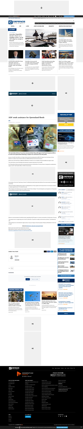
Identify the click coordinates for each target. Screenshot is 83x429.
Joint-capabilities (62, 38)
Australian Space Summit (29, 402)
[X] (45, 251)
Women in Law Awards (62, 380)
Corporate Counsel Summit (46, 383)
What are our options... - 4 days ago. (65, 209)
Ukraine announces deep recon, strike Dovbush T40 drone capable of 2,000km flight (49, 302)
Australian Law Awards (29, 397)
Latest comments (61, 189)
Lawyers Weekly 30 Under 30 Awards (48, 394)
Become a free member (69, 16)
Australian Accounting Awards (30, 384)
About (35, 16)
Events (60, 23)
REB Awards (44, 400)
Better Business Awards (29, 405)
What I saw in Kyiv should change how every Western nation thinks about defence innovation (66, 63)
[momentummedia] (25, 374)
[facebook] (48, 251)
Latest (12, 29)
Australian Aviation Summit (29, 389)
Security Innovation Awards (46, 404)
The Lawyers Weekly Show (62, 386)
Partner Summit (44, 399)
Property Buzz (10, 399)
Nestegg (9, 397)
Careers (48, 23)
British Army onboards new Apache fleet (34, 225)
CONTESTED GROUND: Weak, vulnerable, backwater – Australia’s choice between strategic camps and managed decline (15, 64)
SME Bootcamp (44, 405)
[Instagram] (64, 416)
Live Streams (68, 23)
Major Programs (40, 23)
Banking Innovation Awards (29, 403)
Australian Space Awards (29, 400)
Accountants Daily (11, 381)
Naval (12, 26)
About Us (10, 416)
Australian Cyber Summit (29, 394)
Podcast (63, 23)
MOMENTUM (16, 16)
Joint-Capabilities (39, 26)
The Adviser (10, 405)
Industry (51, 26)
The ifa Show (60, 385)
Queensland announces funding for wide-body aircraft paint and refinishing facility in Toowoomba (32, 304)
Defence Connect (11, 391)
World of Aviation (11, 408)
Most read (70, 189)
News (36, 23)
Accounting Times (11, 383)
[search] (73, 20)
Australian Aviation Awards (29, 387)
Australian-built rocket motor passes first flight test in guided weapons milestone (65, 41)
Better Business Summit (29, 406)
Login (61, 16)
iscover (73, 23)
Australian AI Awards (28, 386)
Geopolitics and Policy (65, 26)
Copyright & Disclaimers (58, 424)
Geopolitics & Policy (62, 59)
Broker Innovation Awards (29, 408)
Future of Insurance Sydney (46, 391)
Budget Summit (44, 380)
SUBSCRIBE (28, 416)
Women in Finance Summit (46, 408)
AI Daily (9, 385)
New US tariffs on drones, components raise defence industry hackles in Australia (14, 304)
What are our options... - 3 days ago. (65, 199)
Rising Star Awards (45, 402)
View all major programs (66, 275)
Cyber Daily (10, 389)
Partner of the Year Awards (46, 397)
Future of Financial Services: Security (48, 389)
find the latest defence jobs (14, 18)
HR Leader (10, 394)
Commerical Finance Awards (46, 382)
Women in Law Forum (61, 382)
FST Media (10, 393)
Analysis (45, 23)
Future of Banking (45, 386)
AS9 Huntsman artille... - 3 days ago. (65, 194)
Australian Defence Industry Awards (31, 395)
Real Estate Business (12, 400)
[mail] (55, 251)
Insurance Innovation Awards (46, 393)
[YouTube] (66, 416)
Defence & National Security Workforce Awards (50, 385)
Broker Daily (10, 388)
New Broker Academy (45, 396)
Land (27, 26)
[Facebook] (58, 416)
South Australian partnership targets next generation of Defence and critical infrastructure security (48, 63)
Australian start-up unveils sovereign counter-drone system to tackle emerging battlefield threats (32, 63)
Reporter (18, 122)
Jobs (57, 23)
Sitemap (9, 420)
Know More (17, 259)
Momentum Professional (62, 391)
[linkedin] (51, 251)
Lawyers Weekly (11, 396)
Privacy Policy (65, 424)
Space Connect (11, 404)
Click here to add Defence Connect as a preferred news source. (20, 230)
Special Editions (53, 23)
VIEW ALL (54, 93)
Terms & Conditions (71, 424)
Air (20, 26)
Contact (43, 16)
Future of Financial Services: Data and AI (48, 388)
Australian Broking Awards (29, 391)
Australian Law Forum (28, 398)
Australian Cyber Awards (29, 392)
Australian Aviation (11, 386)
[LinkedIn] (60, 416)
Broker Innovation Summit (29, 410)
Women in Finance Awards (46, 407)
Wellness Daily (10, 407)
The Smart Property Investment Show (64, 388)
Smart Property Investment (13, 402)
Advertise (39, 16)
